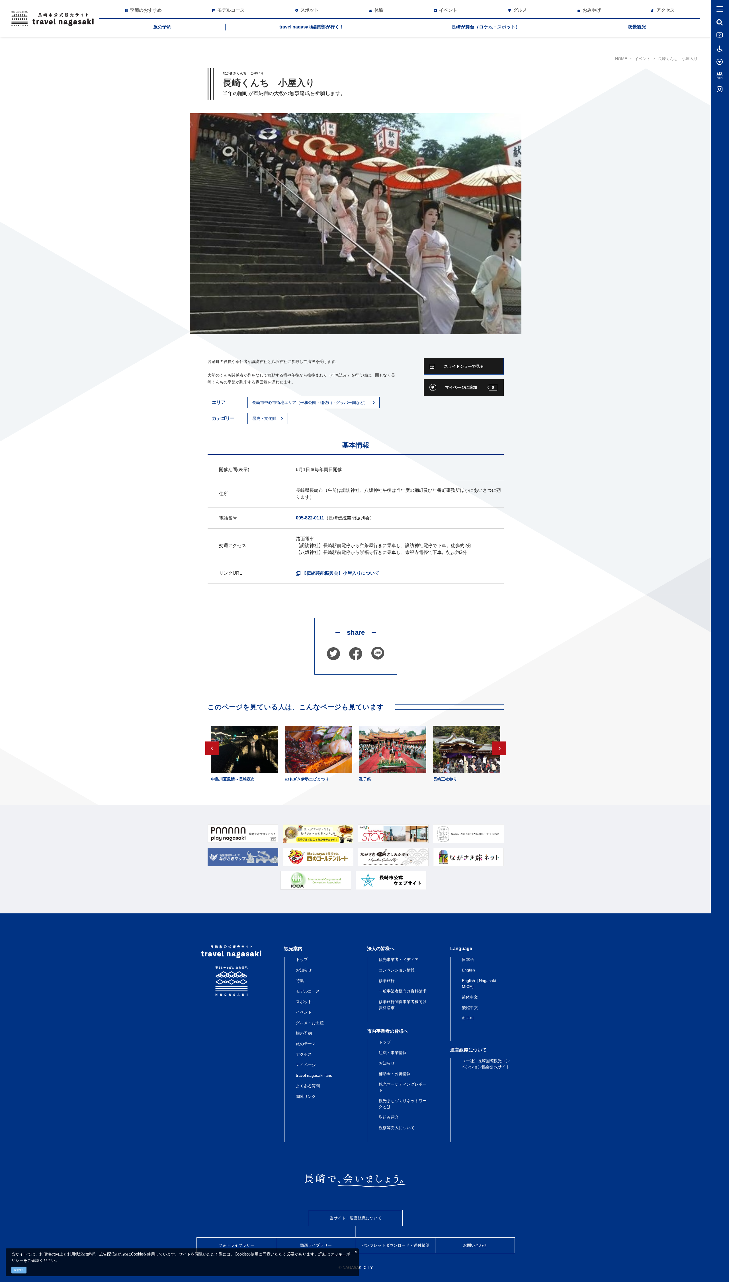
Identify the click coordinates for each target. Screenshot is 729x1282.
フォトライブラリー (236, 1245)
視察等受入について (397, 1127)
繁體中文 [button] (470, 1007)
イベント (642, 58)
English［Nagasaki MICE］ (479, 983)
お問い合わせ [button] (475, 1245)
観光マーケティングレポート (403, 1087)
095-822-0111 (310, 517)
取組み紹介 (389, 1117)
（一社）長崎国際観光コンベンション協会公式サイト (486, 1064)
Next (499, 748)
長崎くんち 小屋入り (678, 58)
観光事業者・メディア (399, 959)
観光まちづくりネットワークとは (403, 1103)
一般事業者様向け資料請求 (403, 991)
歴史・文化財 (264, 418)
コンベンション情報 (397, 970)
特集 (300, 980)
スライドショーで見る (464, 366)
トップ (302, 959)
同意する (19, 1270)
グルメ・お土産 (310, 1022)
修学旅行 (387, 980)
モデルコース (308, 991)
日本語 (468, 959)
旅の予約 (162, 26)
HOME (621, 58)
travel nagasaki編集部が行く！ (311, 26)
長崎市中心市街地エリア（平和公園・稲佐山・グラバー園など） (310, 402)
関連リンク (306, 1096)
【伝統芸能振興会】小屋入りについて (340, 573)
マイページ (306, 1065)
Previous (212, 748)
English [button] (468, 970)
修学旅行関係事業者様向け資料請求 (403, 1004)
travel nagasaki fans (314, 1075)
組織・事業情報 (393, 1052)
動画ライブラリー (316, 1245)
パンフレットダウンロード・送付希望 (395, 1245)
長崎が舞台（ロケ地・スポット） (486, 26)
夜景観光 (637, 26)
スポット (304, 1001)
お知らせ (304, 970)
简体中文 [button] (470, 997)
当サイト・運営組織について (356, 1218)
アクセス (304, 1054)
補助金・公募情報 (395, 1073)
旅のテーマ (306, 1043)
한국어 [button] (468, 1018)
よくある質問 (308, 1086)
